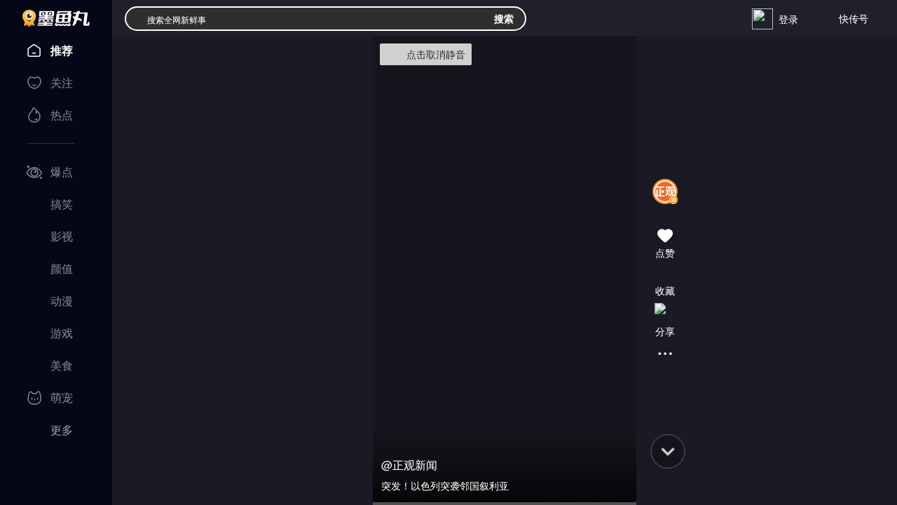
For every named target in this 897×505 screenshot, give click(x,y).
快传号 (853, 18)
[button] (665, 209)
